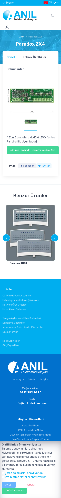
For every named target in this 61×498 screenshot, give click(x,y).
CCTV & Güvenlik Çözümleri (17, 295)
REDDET (31, 484)
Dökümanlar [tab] (15, 69)
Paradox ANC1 (18, 263)
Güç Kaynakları (11, 345)
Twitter (46, 165)
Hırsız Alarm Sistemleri (15, 309)
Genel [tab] (11, 57)
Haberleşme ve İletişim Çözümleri (21, 300)
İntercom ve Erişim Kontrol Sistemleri (23, 327)
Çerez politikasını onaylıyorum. (24, 473)
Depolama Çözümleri (14, 322)
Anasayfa (18, 379)
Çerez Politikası (30, 425)
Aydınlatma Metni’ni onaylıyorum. (26, 477)
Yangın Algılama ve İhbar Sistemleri (22, 318)
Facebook (28, 165)
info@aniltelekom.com (31, 403)
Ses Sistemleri (10, 332)
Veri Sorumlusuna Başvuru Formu (31, 439)
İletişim (10, 2)
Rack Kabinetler (11, 340)
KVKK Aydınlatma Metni (30, 430)
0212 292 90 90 (30, 392)
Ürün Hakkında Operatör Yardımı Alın (34, 150)
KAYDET (9, 484)
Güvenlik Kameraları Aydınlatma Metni (30, 434)
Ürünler (32, 379)
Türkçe (53, 2)
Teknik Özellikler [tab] (34, 57)
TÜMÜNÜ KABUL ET (14, 490)
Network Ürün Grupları (14, 304)
